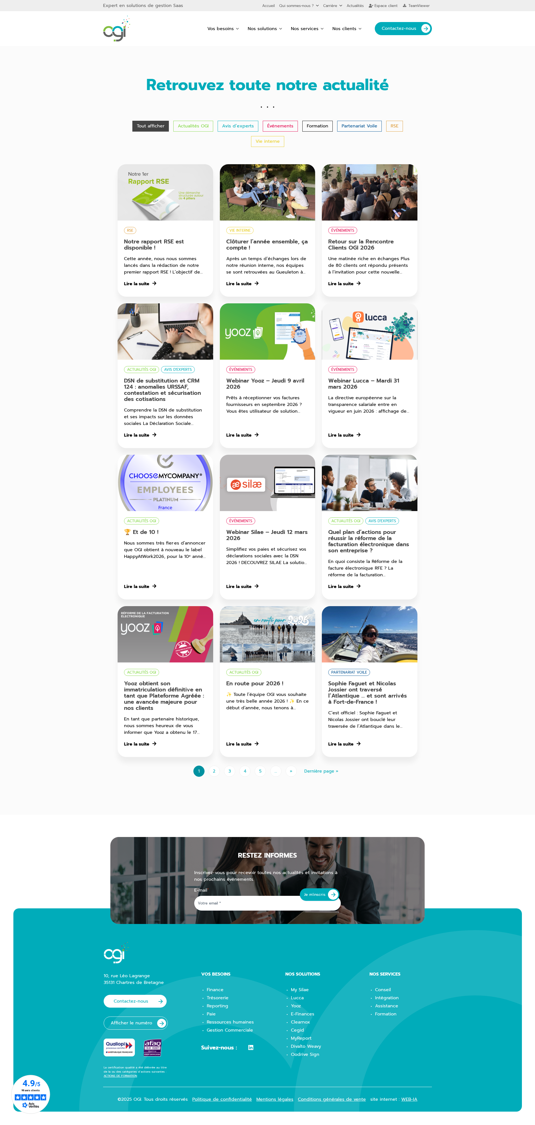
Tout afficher (150, 126)
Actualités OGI (193, 126)
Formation (317, 126)
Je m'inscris (314, 894)
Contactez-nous (399, 28)
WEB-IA (409, 1099)
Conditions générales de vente (332, 1099)
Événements (280, 126)
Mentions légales (274, 1099)
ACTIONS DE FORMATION (120, 1076)
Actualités (355, 5)
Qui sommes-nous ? (296, 5)
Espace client (385, 5)
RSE (394, 126)
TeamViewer (418, 5)
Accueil (268, 5)
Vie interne (268, 141)
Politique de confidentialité (222, 1099)
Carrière (330, 5)
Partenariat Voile (359, 126)
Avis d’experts (238, 126)
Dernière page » (321, 771)
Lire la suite (136, 284)
